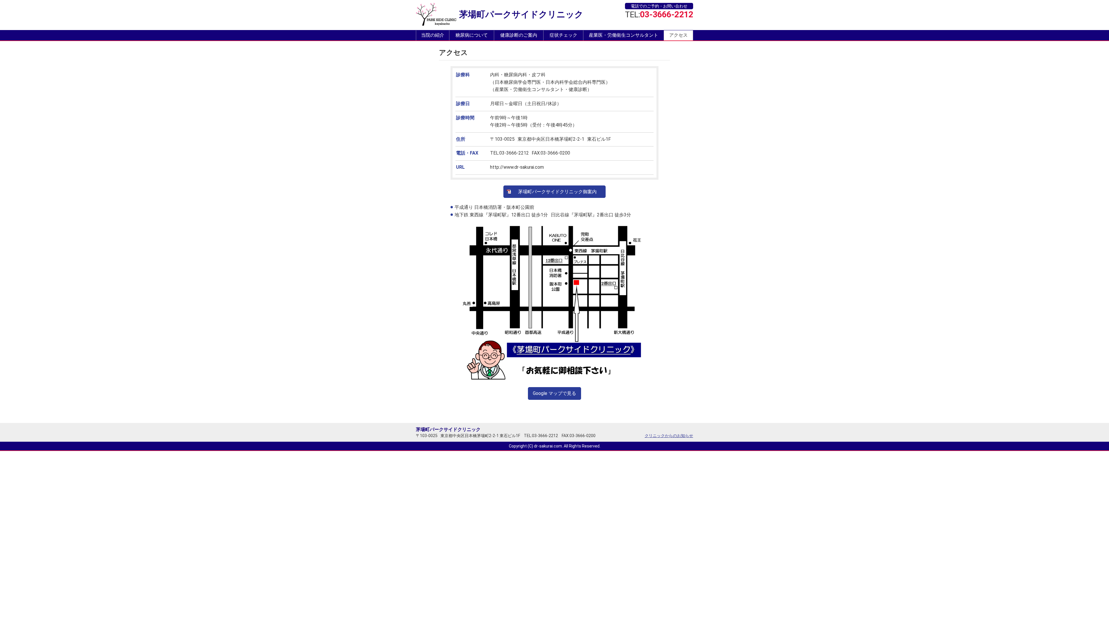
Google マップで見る (554, 393)
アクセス (678, 35)
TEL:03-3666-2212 (541, 435)
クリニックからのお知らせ (669, 435)
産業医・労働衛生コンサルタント (623, 35)
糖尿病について (471, 35)
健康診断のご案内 (518, 35)
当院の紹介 (432, 35)
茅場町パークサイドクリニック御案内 (557, 191)
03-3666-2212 (666, 14)
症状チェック (563, 35)
